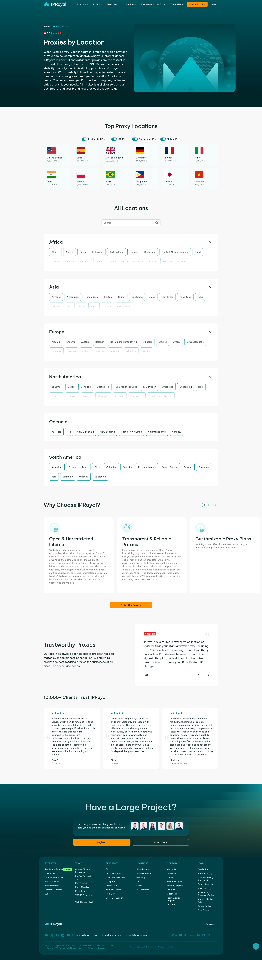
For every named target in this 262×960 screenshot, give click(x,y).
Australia (56, 431)
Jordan (107, 306)
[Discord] (46, 935)
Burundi (134, 252)
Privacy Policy (205, 888)
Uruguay (83, 476)
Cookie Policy (204, 906)
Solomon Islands (157, 431)
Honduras (56, 396)
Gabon (182, 261)
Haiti (200, 386)
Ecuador (127, 467)
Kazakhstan (123, 306)
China (152, 297)
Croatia (162, 342)
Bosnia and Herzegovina (123, 342)
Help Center (111, 894)
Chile (97, 467)
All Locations (142, 890)
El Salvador (149, 386)
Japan (94, 306)
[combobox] (131, 222)
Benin (83, 252)
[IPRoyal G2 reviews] (53, 33)
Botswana (97, 252)
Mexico (87, 396)
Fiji (69, 431)
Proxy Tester (81, 883)
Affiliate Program (175, 881)
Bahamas (56, 386)
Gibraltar (131, 351)
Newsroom (172, 873)
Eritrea (153, 261)
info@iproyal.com (112, 935)
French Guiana (170, 467)
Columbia (111, 467)
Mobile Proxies (52, 881)
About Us (171, 869)
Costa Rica (103, 386)
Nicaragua (103, 396)
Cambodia (137, 297)
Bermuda (86, 386)
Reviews (171, 890)
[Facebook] (57, 935)
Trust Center (203, 910)
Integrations (111, 881)
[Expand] (256, 946)
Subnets (49, 894)
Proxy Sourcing (205, 873)
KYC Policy (203, 869)
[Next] (215, 505)
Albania (55, 342)
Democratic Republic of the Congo (70, 261)
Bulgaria (147, 342)
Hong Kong (185, 297)
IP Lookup (80, 891)
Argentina (56, 467)
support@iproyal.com (86, 935)
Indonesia (56, 306)
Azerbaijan (73, 297)
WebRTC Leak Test (84, 902)
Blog (108, 869)
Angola (69, 252)
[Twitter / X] (51, 935)
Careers (170, 877)
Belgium (99, 342)
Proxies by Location (61, 26)
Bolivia (72, 467)
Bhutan (108, 297)
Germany (115, 351)
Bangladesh (91, 297)
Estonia (72, 351)
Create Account (197, 4)
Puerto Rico (136, 396)
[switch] (84, 139)
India (200, 297)
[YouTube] (68, 935)
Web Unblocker (52, 885)
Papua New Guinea (131, 431)
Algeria (55, 252)
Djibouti (100, 261)
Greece (146, 351)
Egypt (113, 261)
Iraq (70, 306)
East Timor (167, 297)
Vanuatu (176, 431)
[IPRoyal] (56, 4)
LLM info (171, 904)
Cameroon (150, 252)
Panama (119, 396)
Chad (198, 252)
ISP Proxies (50, 873)
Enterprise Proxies (53, 890)
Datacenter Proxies (54, 877)
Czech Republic (195, 342)
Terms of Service (205, 884)
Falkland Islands (147, 467)
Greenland (167, 386)
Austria (85, 342)
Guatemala (186, 386)
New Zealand (107, 431)
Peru (53, 476)
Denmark (56, 351)
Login (213, 4)
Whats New (111, 885)
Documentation (113, 873)
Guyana (188, 467)
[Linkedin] (62, 935)
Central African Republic (175, 252)
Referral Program (175, 885)
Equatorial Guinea (133, 261)
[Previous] (205, 505)
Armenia (56, 297)
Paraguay (204, 467)
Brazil (85, 467)
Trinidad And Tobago (161, 396)
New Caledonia (85, 431)
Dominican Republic (126, 386)
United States (143, 869)
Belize (71, 386)
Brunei (121, 297)
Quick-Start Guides (115, 877)
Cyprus (177, 342)
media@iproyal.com (138, 935)
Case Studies (173, 894)
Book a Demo (177, 4)
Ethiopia (167, 261)
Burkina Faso (116, 252)
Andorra (70, 342)
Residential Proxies (54, 869)
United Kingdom (144, 873)
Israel (81, 306)
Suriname (68, 476)
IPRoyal (47, 26)
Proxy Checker (82, 887)
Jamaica (72, 396)
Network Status (113, 890)
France (100, 351)
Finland (86, 351)
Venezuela (100, 476)
